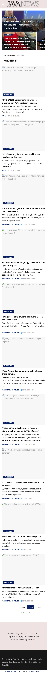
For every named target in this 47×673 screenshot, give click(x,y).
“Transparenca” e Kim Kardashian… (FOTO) (21, 587)
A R (3, 116)
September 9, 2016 (28, 498)
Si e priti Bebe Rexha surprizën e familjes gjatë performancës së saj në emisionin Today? (20, 24)
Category (11, 55)
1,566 (39, 607)
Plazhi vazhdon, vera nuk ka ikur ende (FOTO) (21, 536)
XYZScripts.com (36, 671)
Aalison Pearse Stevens (11, 224)
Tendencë (20, 55)
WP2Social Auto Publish (13, 671)
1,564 (22, 607)
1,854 (23, 613)
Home (4, 55)
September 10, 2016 (13, 116)
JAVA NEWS (12, 659)
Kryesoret (8, 17)
